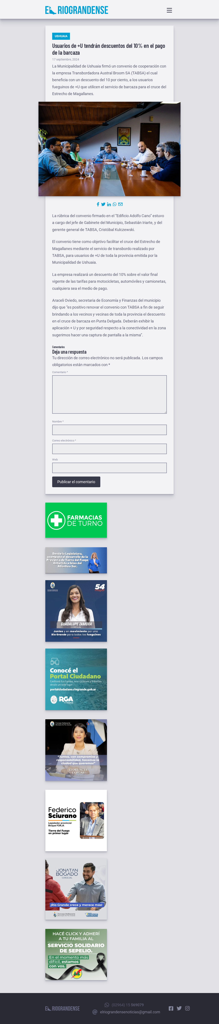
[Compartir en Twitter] (103, 204)
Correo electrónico (64, 440)
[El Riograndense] (76, 10)
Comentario (60, 372)
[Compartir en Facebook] (98, 204)
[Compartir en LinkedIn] (109, 204)
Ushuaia (61, 36)
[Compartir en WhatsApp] (114, 204)
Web (55, 459)
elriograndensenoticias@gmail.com (130, 1012)
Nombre (58, 421)
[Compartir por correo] (120, 204)
